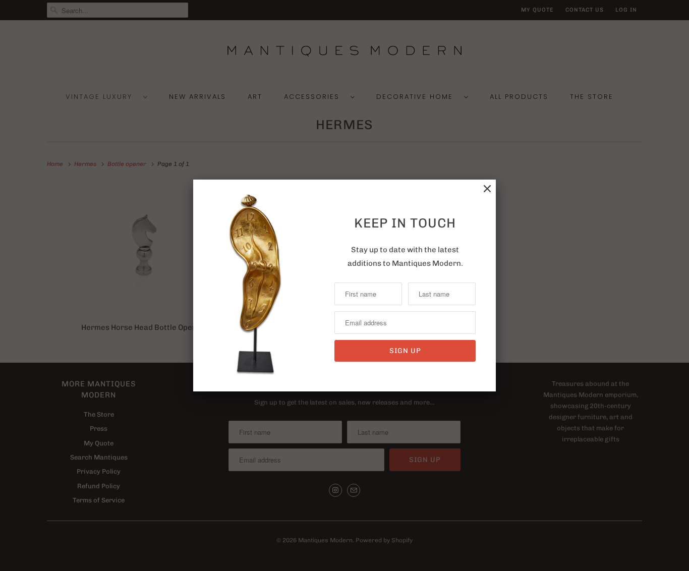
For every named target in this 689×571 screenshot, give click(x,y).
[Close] (487, 189)
